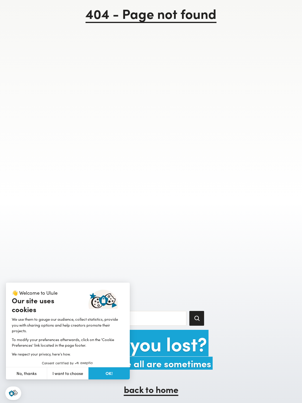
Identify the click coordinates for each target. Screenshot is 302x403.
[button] (13, 393)
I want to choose (67, 373)
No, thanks (27, 373)
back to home (151, 389)
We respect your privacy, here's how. (41, 354)
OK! (109, 373)
